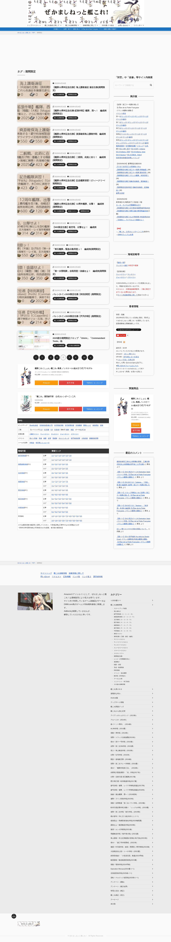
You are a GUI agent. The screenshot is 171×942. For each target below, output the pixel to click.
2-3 (60, 464)
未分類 (113, 904)
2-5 (67, 464)
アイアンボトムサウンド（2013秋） (124, 715)
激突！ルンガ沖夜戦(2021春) (121, 829)
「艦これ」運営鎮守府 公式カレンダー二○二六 (55, 396)
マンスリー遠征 (122, 265)
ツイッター (138, 25)
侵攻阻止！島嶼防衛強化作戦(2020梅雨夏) (126, 821)
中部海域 (21, 507)
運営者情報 (98, 577)
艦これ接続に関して (52, 25)
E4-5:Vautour (121, 155)
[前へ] (36, 357)
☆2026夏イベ (116, 600)
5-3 (52, 430)
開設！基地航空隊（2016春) (121, 759)
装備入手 (49, 425)
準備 (40, 438)
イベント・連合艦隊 (120, 673)
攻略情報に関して (89, 25)
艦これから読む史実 (118, 711)
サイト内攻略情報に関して (128, 295)
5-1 (53, 499)
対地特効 (43, 425)
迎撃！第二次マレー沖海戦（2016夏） (125, 764)
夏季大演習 (120, 193)
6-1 (53, 507)
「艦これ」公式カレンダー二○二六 (130, 232)
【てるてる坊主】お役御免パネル (128, 166)
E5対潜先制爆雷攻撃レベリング (128, 158)
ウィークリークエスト (121, 642)
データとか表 (118, 679)
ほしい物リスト (130, 354)
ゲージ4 (119, 131)
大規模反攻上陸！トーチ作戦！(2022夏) (125, 851)
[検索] (151, 85)
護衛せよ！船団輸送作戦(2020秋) (123, 825)
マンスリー (55, 434)
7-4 (84, 430)
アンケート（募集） (118, 882)
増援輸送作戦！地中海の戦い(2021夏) (125, 834)
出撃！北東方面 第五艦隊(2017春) (123, 777)
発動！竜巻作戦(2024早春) (120, 864)
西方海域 (21, 490)
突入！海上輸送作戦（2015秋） (122, 750)
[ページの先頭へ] (14, 916)
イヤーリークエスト (120, 650)
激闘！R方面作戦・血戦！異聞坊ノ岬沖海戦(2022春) (130, 847)
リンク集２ (86, 577)
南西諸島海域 (22, 464)
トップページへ (33, 25)
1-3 (60, 455)
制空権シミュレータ (42, 443)
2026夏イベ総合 (108, 25)
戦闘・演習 (117, 664)
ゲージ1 (131, 116)
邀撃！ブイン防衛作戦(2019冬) (122, 799)
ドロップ (140, 146)
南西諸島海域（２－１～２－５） (124, 617)
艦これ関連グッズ (117, 707)
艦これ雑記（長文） (118, 895)
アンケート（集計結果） (120, 886)
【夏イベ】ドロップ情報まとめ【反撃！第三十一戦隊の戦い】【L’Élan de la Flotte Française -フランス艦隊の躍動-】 (133, 495)
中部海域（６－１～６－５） (123, 631)
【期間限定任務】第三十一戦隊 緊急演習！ (132, 172)
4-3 (81, 430)
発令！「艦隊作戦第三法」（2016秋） (125, 768)
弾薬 (72, 430)
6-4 (63, 507)
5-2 (56, 499)
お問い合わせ (123, 25)
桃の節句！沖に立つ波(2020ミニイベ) (125, 816)
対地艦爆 (79, 425)
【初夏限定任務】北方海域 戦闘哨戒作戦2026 (133, 208)
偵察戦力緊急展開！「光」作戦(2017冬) (125, 772)
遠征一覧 (121, 262)
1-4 (63, 455)
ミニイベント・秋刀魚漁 (121, 681)
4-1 (53, 490)
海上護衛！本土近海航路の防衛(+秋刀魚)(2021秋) (129, 838)
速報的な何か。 (116, 693)
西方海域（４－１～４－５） (123, 622)
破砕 (124, 119)
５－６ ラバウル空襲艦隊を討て (128, 205)
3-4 (63, 473)
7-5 (67, 481)
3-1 (53, 473)
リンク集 (76, 577)
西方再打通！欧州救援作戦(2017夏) (124, 781)
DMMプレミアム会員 (125, 235)
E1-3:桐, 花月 (125, 149)
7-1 (53, 481)
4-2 (56, 490)
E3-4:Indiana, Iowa (138, 152)
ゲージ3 (119, 119)
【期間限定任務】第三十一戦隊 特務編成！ (132, 170)
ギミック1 (124, 116)
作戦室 (32, 443)
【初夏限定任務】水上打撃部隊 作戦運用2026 (133, 217)
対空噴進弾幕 (58, 425)
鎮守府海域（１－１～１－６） (124, 614)
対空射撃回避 (69, 425)
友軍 (49, 438)
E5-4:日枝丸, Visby (134, 155)
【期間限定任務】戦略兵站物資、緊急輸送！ (132, 181)
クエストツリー (119, 653)
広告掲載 (67, 577)
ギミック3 (120, 143)
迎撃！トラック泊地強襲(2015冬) (123, 737)
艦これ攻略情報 (71, 25)
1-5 (67, 455)
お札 (146, 146)
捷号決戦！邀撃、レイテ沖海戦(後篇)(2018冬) (128, 790)
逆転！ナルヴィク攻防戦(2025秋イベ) (125, 878)
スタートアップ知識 (120, 608)
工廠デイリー (34, 434)
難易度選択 (120, 146)
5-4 (63, 499)
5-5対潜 (56, 430)
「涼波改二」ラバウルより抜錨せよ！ (130, 220)
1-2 (56, 455)
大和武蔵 (85, 438)
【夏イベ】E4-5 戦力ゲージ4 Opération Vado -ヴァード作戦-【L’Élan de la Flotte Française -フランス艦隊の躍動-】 (134, 474)
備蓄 (44, 438)
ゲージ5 (125, 137)
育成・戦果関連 (119, 667)
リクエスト (56, 577)
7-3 (60, 481)
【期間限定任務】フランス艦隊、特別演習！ (132, 175)
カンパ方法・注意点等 (126, 360)
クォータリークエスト (121, 648)
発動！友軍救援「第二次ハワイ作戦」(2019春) (128, 803)
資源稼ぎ (117, 662)
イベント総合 (121, 113)
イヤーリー (75, 434)
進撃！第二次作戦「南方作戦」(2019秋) (125, 812)
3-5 (67, 473)
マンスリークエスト (120, 645)
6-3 (60, 507)
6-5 (67, 507)
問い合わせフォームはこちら (127, 366)
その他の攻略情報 (119, 684)
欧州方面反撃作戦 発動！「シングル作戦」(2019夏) (130, 807)
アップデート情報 (117, 702)
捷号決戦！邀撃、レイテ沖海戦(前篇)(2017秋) (128, 785)
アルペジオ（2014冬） (119, 720)
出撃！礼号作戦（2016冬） (121, 755)
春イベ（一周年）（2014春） (121, 724)
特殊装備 (117, 670)
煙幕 (101, 425)
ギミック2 (138, 116)
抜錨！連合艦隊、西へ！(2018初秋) (124, 794)
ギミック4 (128, 143)
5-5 (67, 499)
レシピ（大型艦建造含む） (122, 659)
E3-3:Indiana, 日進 (123, 152)
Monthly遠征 (34, 425)
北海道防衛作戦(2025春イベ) (121, 873)
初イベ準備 (33, 438)
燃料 (67, 430)
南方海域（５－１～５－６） (123, 628)
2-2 (41, 430)
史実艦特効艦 (131, 146)
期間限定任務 (118, 656)
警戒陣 (55, 438)
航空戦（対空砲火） (120, 676)
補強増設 (95, 425)
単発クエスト (118, 633)
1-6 (70, 455)
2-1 (53, 464)
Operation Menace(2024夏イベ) (122, 869)
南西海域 (21, 481)
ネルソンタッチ (64, 438)
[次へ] (90, 357)
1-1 (53, 455)
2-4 (63, 464)
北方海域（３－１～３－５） (123, 619)
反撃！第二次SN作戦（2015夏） (123, 746)
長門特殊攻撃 (75, 438)
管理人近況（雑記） (118, 891)
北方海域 (21, 473)
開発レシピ (87, 425)
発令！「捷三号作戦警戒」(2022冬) (124, 842)
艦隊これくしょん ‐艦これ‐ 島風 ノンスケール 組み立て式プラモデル (63, 368)
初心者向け (117, 611)
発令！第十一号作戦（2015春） (122, 742)
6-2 (56, 507)
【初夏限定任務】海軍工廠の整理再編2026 (132, 211)
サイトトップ (46, 573)
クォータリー (64, 434)
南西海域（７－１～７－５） (123, 625)
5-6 (70, 499)
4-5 (67, 490)
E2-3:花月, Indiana (138, 149)
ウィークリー (44, 434)
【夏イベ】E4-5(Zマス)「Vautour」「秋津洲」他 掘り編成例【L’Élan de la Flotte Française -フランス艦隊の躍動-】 (132, 508)
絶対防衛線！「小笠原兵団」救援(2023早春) (127, 856)
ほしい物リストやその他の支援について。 (132, 529)
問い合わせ (45, 577)
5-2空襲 (46, 430)
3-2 (56, 473)
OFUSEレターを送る (131, 357)
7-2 (56, 481)
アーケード (115, 899)
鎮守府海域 (22, 455)
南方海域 (21, 499)
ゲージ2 (145, 116)
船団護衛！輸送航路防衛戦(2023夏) (124, 860)
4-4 (63, 490)
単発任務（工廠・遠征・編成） (124, 636)
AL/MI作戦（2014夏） (119, 728)
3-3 (60, 473)
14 (84, 357)
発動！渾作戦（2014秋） (120, 733)
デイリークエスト (119, 639)
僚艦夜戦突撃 (93, 438)
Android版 (114, 698)
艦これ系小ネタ (116, 689)
